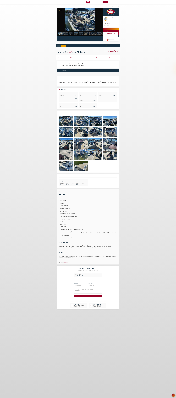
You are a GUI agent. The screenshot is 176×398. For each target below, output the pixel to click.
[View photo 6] (81, 132)
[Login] (109, 2)
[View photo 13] (66, 154)
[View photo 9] (66, 143)
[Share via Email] (118, 6)
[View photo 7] (95, 132)
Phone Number (90, 283)
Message (75, 287)
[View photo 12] (110, 143)
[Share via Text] (115, 6)
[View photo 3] (95, 121)
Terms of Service (97, 299)
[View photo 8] (110, 132)
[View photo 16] (110, 154)
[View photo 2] (81, 121)
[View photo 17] (66, 166)
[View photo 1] (66, 121)
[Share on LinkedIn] (113, 6)
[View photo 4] (110, 121)
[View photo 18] (81, 166)
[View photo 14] (81, 154)
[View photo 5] (66, 132)
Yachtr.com (66, 262)
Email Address (76, 283)
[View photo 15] (95, 154)
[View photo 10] (81, 143)
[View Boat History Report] (111, 40)
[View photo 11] (95, 143)
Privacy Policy (91, 299)
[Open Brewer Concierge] (173, 395)
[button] (60, 19)
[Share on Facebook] (111, 6)
